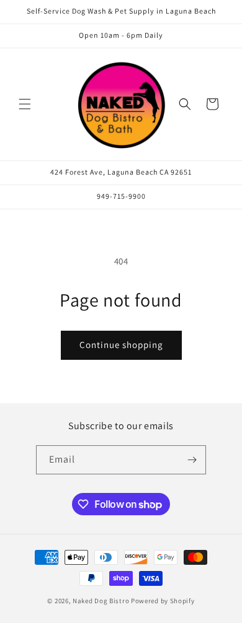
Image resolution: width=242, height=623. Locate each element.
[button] (24, 104)
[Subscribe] (191, 459)
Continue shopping (121, 345)
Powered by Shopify (163, 600)
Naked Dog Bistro (101, 600)
